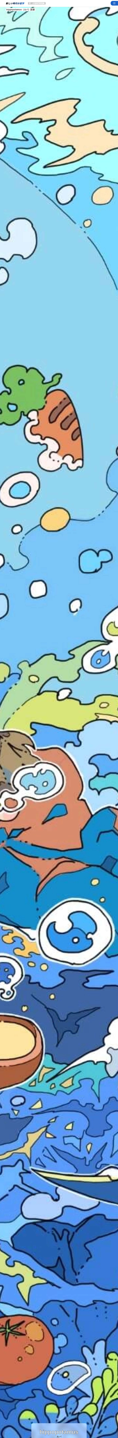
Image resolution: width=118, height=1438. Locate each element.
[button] (114, 3)
